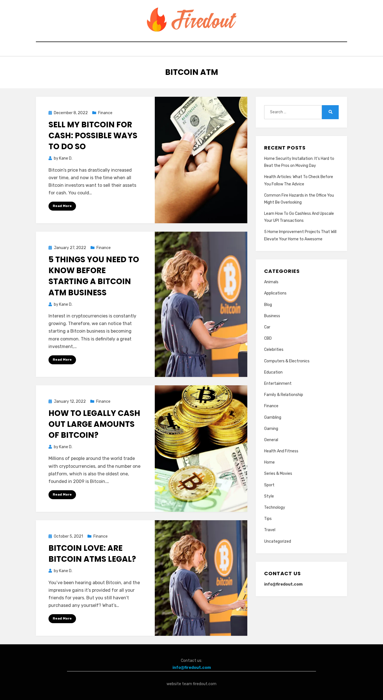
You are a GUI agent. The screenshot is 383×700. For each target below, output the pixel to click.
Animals (271, 282)
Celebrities (273, 349)
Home (269, 462)
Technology (274, 507)
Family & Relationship (283, 394)
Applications (275, 293)
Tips (268, 518)
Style (269, 496)
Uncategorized (277, 541)
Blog (268, 304)
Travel (269, 530)
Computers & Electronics (287, 361)
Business (272, 316)
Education (273, 372)
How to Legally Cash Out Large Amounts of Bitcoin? (94, 424)
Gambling (272, 417)
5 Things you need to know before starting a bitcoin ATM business (94, 276)
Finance (105, 112)
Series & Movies (278, 473)
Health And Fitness (281, 451)
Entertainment (278, 383)
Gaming (271, 428)
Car (267, 327)
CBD (268, 338)
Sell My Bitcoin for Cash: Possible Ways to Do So (93, 135)
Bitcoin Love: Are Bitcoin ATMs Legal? (92, 554)
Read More (62, 206)
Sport (269, 485)
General (271, 440)
